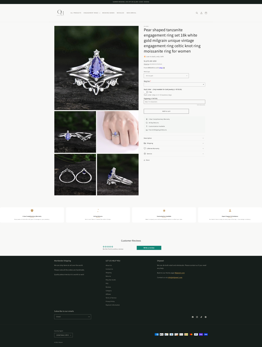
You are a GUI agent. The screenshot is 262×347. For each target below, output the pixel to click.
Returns (108, 276)
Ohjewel (60, 342)
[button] (91, 13)
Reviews (108, 287)
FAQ (107, 283)
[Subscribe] (88, 316)
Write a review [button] (149, 248)
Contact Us (109, 269)
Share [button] (148, 160)
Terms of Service (111, 298)
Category (109, 291)
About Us (109, 265)
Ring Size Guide (111, 280)
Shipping (146, 64)
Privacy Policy (110, 301)
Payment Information (113, 305)
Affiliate (108, 294)
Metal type (147, 71)
